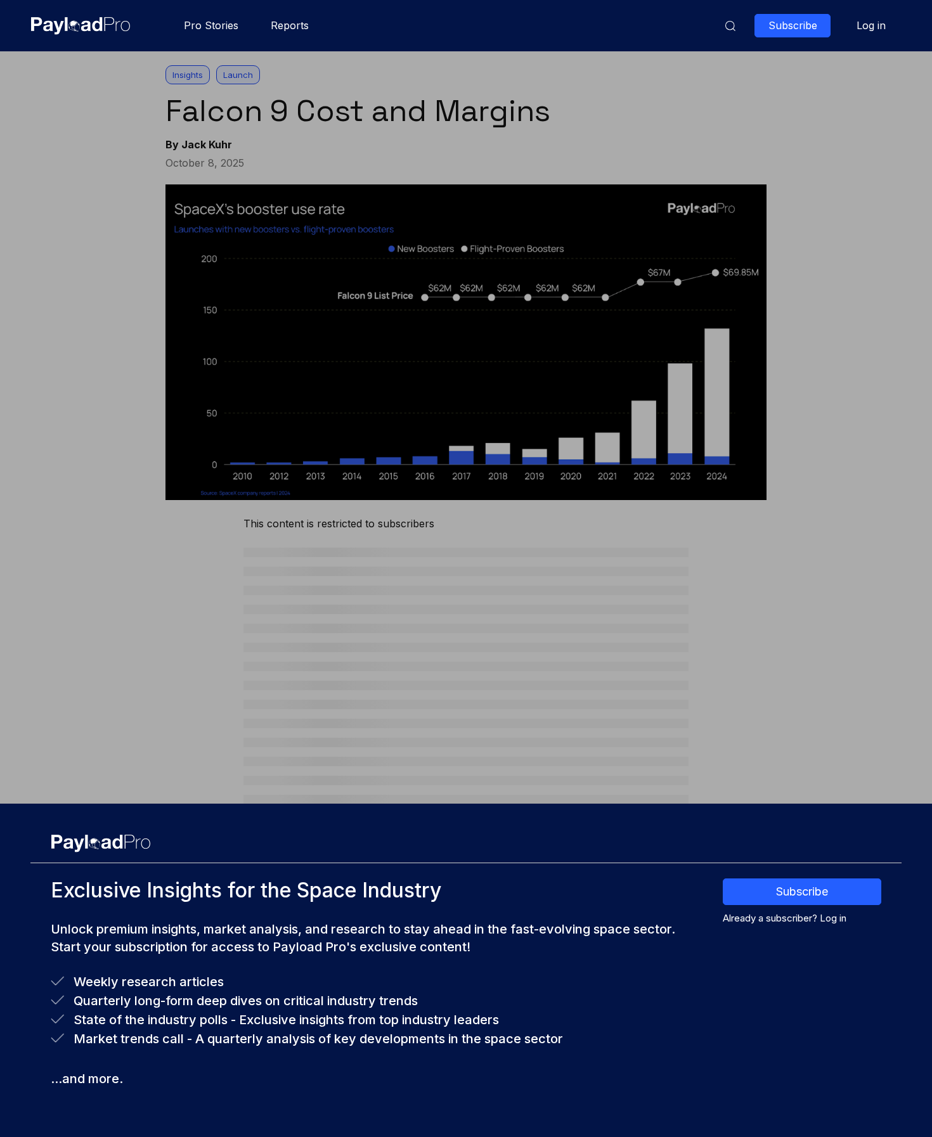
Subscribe (802, 891)
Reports (290, 26)
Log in (871, 25)
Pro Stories (211, 26)
